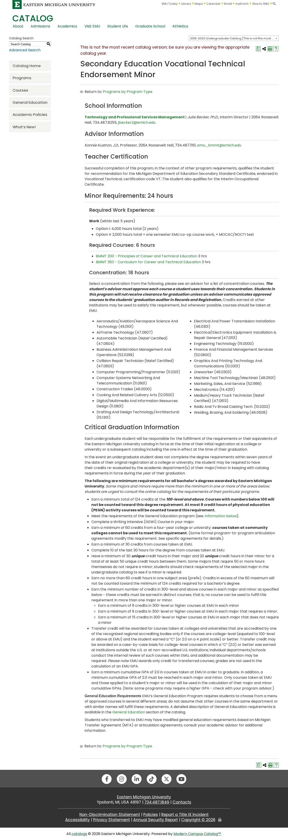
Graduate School (150, 26)
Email (228, 4)
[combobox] (234, 38)
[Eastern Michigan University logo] (54, 4)
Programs (22, 78)
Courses (20, 90)
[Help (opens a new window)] (275, 48)
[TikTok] (152, 779)
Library (186, 4)
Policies (150, 814)
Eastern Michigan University (144, 797)
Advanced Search (24, 50)
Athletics (180, 26)
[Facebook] (107, 779)
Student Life (117, 26)
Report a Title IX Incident (185, 814)
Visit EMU (92, 26)
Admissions (40, 26)
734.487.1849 (156, 802)
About (18, 26)
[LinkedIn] (137, 779)
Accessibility (77, 819)
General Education (30, 102)
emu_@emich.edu (219, 145)
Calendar (213, 4)
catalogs (79, 833)
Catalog (32, 18)
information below (220, 516)
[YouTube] (181, 779)
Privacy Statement (111, 819)
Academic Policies (30, 114)
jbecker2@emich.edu (136, 122)
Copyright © (198, 819)
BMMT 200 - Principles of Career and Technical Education (146, 256)
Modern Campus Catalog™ (197, 833)
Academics (67, 26)
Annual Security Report (155, 819)
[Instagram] (122, 779)
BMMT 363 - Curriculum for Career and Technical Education (148, 262)
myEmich (242, 4)
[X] (166, 779)
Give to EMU (260, 4)
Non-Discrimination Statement (109, 814)
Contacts (182, 802)
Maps (199, 4)
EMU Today (170, 4)
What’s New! (24, 127)
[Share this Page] (264, 48)
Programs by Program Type (127, 91)
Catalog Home (27, 65)
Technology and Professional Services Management (135, 117)
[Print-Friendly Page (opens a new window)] (270, 48)
